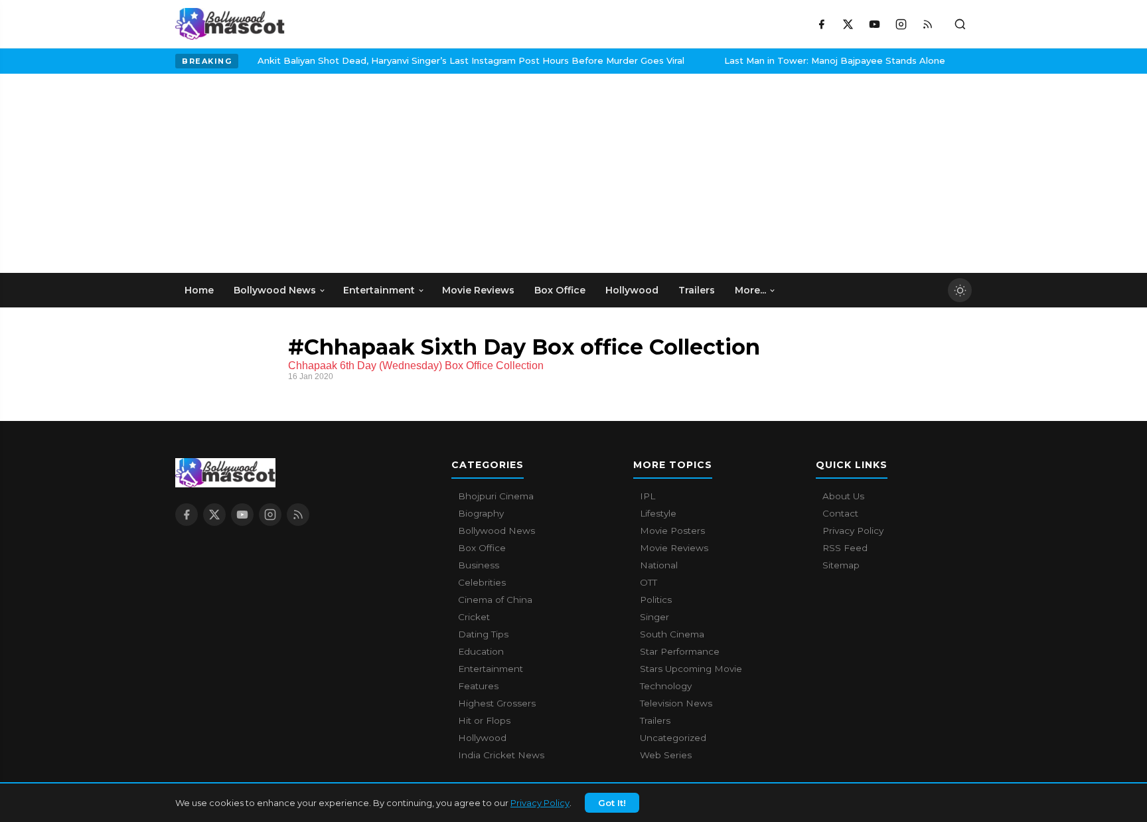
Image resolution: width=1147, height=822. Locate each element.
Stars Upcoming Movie (691, 668)
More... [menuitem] (750, 290)
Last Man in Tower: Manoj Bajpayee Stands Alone (818, 60)
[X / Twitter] (847, 24)
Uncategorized (673, 737)
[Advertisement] (274, 173)
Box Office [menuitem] (559, 290)
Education (481, 651)
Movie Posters (672, 530)
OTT (648, 582)
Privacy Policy (540, 802)
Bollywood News (496, 530)
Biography (481, 513)
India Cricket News (501, 755)
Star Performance (680, 651)
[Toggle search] (960, 24)
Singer (654, 617)
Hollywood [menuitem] (631, 290)
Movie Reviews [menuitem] (478, 290)
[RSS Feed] (927, 24)
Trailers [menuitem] (696, 290)
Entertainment (490, 668)
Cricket (474, 617)
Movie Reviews (674, 547)
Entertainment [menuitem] (379, 290)
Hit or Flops (484, 720)
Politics (656, 599)
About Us (843, 496)
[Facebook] (821, 24)
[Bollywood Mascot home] (230, 24)
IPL (647, 496)
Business (478, 565)
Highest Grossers (497, 703)
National (659, 565)
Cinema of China (495, 599)
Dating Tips (483, 634)
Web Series (666, 755)
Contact (840, 513)
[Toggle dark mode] (960, 290)
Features (478, 686)
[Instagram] (900, 24)
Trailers (655, 720)
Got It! (612, 802)
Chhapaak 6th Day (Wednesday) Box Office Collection (416, 365)
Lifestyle (658, 513)
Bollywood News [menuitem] (275, 290)
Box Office (482, 547)
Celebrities (482, 582)
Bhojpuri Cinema (496, 496)
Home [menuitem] (199, 290)
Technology (666, 686)
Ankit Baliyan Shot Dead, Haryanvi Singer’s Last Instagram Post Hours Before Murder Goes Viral (454, 60)
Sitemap (841, 565)
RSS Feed (845, 547)
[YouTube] (874, 24)
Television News (676, 703)
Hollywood (482, 737)
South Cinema (672, 634)
